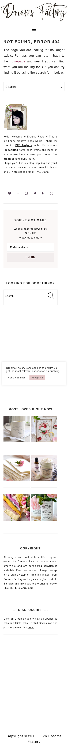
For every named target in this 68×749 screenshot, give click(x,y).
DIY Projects (23, 145)
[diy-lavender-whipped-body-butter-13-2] (44, 480)
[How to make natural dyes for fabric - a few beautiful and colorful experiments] (16, 519)
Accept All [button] (37, 377)
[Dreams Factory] (34, 21)
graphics (9, 158)
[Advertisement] (34, 355)
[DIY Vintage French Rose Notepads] (44, 441)
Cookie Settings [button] (17, 377)
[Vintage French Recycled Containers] (44, 519)
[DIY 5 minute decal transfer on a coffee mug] (16, 441)
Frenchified (10, 150)
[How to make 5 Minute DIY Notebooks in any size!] (16, 480)
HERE (14, 588)
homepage (17, 61)
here (31, 627)
